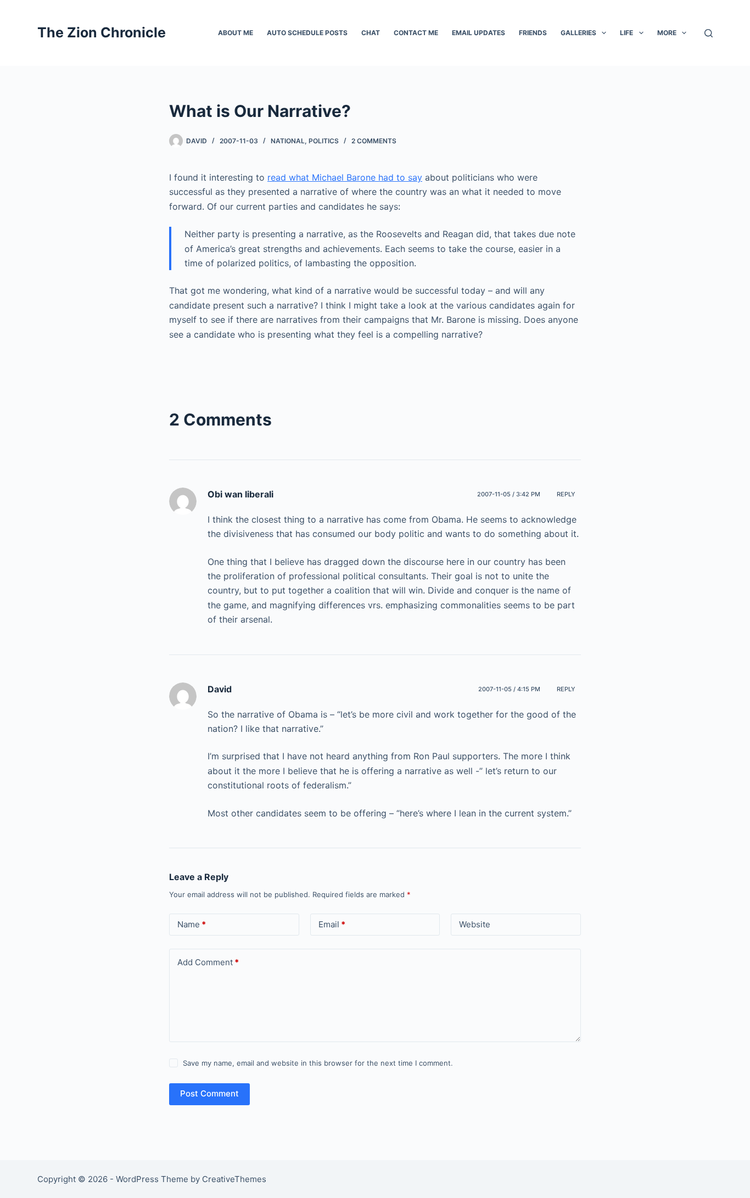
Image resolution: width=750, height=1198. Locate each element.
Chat (370, 33)
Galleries (578, 33)
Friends (533, 33)
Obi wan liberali (240, 494)
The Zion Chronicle (101, 32)
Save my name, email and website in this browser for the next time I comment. (318, 1063)
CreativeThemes (234, 1179)
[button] (604, 33)
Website (474, 924)
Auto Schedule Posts (307, 33)
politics (324, 141)
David (220, 689)
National (288, 141)
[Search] (708, 33)
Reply (566, 494)
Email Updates (478, 33)
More (666, 33)
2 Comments (373, 141)
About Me (235, 33)
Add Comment (208, 962)
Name (191, 924)
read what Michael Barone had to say (344, 177)
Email (331, 924)
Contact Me (416, 33)
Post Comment (209, 1093)
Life (626, 33)
